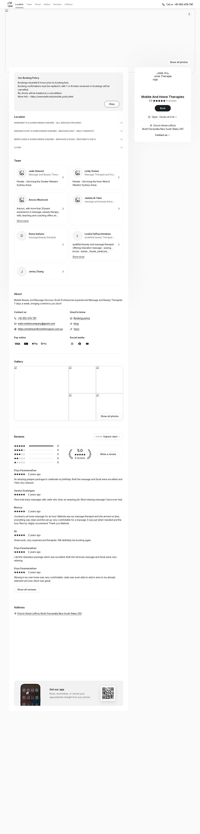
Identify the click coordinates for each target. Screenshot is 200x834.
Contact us (161, 135)
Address (69, 4)
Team (29, 4)
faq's (76, 329)
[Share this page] (189, 14)
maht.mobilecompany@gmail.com (36, 323)
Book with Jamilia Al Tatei (96, 208)
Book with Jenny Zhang (40, 271)
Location (19, 4)
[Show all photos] (100, 40)
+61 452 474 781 (183, 4)
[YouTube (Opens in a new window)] (87, 344)
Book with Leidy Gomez (96, 177)
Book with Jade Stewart (40, 177)
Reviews (57, 4)
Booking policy (82, 318)
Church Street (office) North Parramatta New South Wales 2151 (162, 127)
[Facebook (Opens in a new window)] (80, 344)
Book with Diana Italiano (40, 244)
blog (76, 323)
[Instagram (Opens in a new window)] (72, 344)
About (38, 4)
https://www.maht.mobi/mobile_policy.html (52, 96)
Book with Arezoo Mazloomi (40, 208)
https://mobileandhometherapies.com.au (40, 329)
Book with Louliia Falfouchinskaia (96, 244)
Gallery (47, 4)
